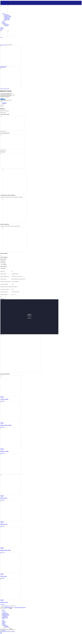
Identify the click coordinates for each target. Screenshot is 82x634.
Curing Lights (4, 44)
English (4, 631)
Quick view (2, 396)
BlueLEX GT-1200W (4, 451)
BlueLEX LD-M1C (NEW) (5, 550)
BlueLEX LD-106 (3, 524)
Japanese (8, 631)
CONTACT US (2, 99)
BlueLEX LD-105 (3, 498)
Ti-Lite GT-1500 (3, 576)
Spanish (4, 630)
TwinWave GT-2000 (3, 66)
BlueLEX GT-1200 (4, 602)
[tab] (30, 102)
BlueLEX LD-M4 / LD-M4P (4, 88)
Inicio (1, 44)
